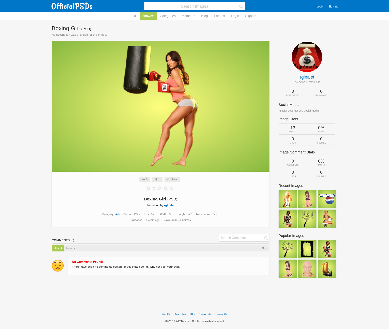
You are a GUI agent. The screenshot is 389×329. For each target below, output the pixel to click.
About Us (166, 314)
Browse (148, 16)
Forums (219, 16)
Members (188, 16)
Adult (118, 214)
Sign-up (333, 6)
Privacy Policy (206, 314)
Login (320, 6)
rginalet (169, 205)
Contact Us (221, 314)
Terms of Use (188, 314)
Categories (168, 16)
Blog (204, 16)
